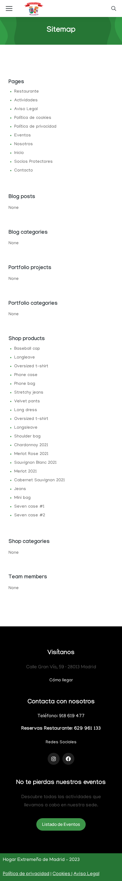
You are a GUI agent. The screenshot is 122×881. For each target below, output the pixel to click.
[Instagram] (54, 759)
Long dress (25, 410)
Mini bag (22, 498)
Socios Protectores (33, 162)
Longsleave (25, 428)
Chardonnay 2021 (31, 445)
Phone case (25, 375)
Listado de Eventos (61, 824)
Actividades (26, 100)
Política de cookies (32, 118)
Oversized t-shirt (31, 366)
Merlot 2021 (25, 471)
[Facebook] (68, 759)
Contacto (23, 170)
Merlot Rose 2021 (31, 454)
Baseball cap (27, 349)
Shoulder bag (27, 436)
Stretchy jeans (28, 392)
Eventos (22, 135)
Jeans (20, 489)
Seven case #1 (29, 506)
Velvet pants (27, 401)
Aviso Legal (26, 109)
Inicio (19, 153)
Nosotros (23, 144)
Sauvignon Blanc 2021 (35, 463)
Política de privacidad (35, 126)
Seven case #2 (29, 515)
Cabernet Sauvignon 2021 (39, 480)
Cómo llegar (61, 680)
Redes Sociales (61, 742)
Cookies (61, 874)
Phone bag (24, 384)
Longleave (24, 357)
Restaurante (26, 91)
